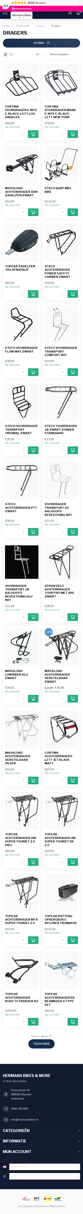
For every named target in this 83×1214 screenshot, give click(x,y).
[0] (78, 13)
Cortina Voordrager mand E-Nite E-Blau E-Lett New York (60, 112)
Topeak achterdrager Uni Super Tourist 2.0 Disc (20, 840)
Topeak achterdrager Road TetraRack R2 (21, 997)
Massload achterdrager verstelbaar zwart (57, 676)
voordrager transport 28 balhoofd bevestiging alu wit (18, 593)
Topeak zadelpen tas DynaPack (20, 268)
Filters (39, 43)
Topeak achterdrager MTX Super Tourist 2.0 (21, 919)
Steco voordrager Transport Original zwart (21, 429)
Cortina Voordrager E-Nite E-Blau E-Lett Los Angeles (21, 112)
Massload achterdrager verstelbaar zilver (17, 758)
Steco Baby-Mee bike (58, 189)
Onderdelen (23, 26)
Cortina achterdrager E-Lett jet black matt (59, 758)
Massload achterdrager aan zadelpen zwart (21, 191)
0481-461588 (19, 1108)
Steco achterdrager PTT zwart (21, 507)
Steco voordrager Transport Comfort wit (61, 351)
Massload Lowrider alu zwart (16, 674)
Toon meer (41, 1044)
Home (6, 26)
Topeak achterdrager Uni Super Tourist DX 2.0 (60, 840)
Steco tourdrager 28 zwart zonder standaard (61, 429)
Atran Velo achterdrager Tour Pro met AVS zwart (59, 591)
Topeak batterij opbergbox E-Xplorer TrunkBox (61, 919)
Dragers (40, 26)
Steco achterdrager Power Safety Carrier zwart (57, 272)
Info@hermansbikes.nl (24, 1119)
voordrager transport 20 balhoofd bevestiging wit (58, 509)
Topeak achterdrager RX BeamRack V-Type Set (60, 999)
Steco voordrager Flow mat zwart (21, 349)
